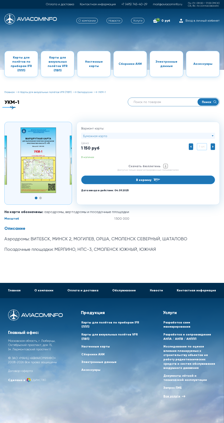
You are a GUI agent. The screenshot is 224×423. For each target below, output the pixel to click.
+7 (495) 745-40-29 (134, 4)
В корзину (143, 180)
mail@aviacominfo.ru (167, 4)
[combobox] (148, 136)
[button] (36, 198)
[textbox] (148, 136)
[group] (38, 160)
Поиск (206, 102)
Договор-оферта (20, 371)
